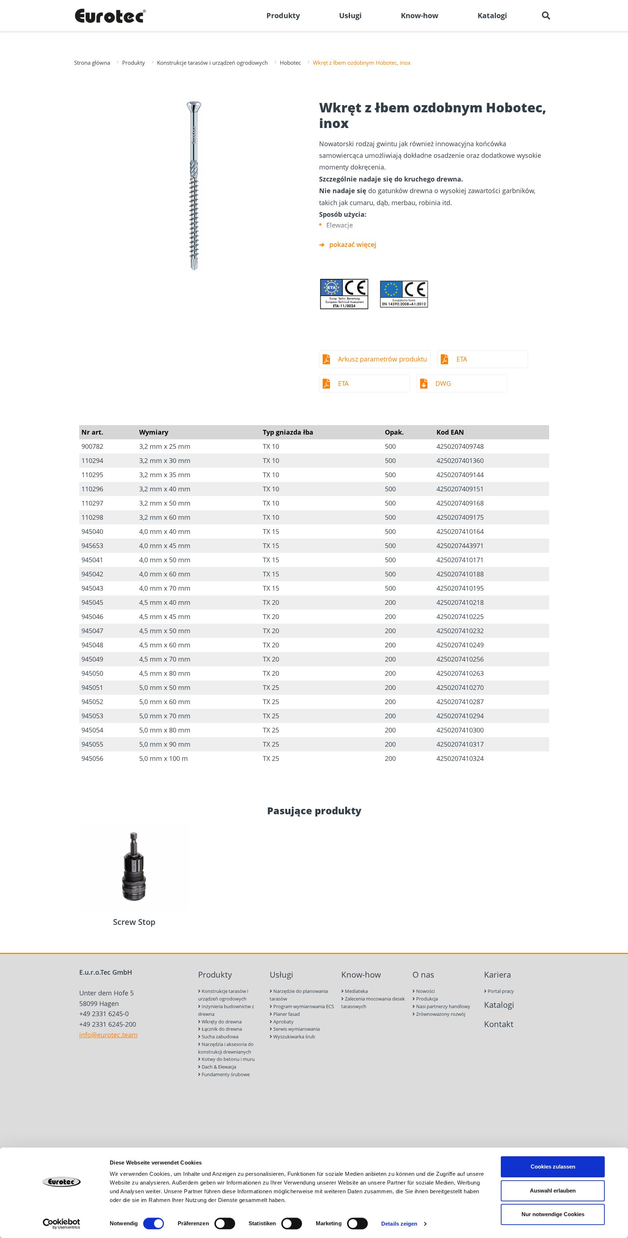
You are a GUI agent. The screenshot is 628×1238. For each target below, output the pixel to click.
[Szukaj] (546, 16)
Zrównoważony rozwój (440, 1014)
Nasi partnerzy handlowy (442, 1006)
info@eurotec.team (108, 1034)
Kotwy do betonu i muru (228, 1059)
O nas (423, 974)
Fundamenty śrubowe (225, 1074)
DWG (443, 383)
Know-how (361, 974)
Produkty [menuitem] (283, 15)
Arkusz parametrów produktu (382, 359)
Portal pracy (500, 991)
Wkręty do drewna (221, 1021)
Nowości (425, 991)
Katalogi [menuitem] (492, 15)
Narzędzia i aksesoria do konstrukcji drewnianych (226, 1048)
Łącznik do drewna (221, 1029)
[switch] (224, 1223)
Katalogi (499, 1004)
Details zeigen (399, 1224)
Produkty (133, 62)
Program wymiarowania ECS (303, 1006)
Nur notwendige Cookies (553, 1214)
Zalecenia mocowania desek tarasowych (373, 1002)
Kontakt (499, 1024)
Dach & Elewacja (218, 1066)
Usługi (281, 974)
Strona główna (92, 62)
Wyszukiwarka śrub (293, 1036)
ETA (461, 359)
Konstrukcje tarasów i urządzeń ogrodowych (212, 62)
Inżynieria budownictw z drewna (226, 1010)
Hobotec (290, 62)
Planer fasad (286, 1014)
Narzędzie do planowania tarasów (299, 995)
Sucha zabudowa (219, 1036)
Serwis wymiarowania (296, 1029)
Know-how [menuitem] (419, 15)
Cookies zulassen (553, 1166)
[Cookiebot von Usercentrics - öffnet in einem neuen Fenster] (61, 1223)
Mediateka (356, 991)
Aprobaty (283, 1021)
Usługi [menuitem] (350, 15)
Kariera (497, 974)
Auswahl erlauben (553, 1190)
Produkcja (426, 998)
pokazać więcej (352, 244)
